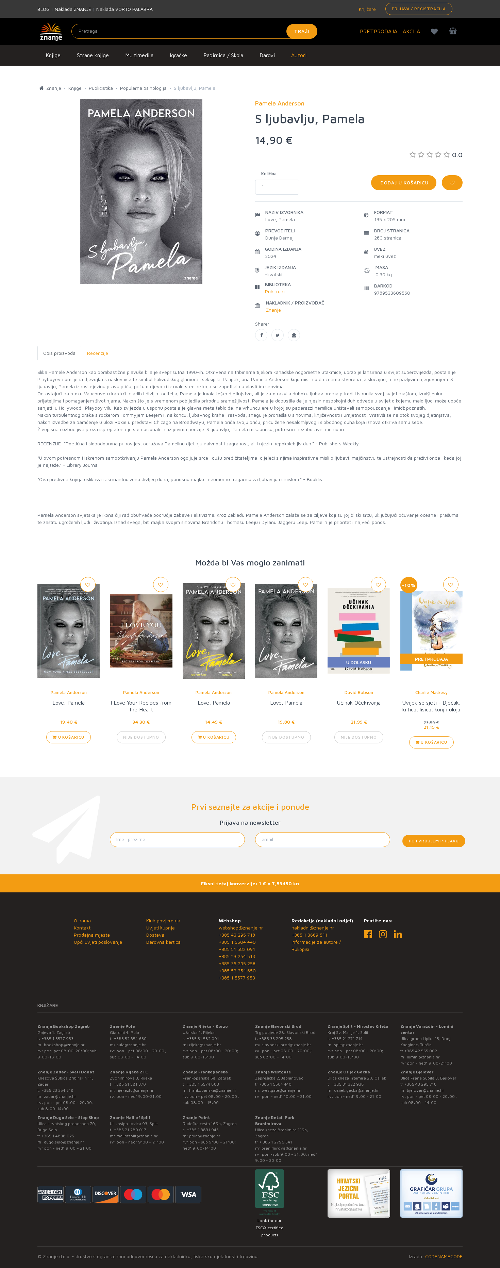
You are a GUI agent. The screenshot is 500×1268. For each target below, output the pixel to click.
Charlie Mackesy (431, 692)
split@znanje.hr (348, 1044)
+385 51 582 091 (237, 949)
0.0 (457, 155)
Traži (302, 31)
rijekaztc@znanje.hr (135, 1090)
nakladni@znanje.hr (312, 928)
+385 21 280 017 (130, 1129)
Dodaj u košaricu (404, 182)
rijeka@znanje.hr (205, 1044)
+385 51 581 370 (130, 1084)
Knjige (53, 55)
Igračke (178, 55)
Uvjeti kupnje (160, 928)
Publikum (275, 291)
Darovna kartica (163, 942)
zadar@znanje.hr (60, 1096)
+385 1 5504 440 (237, 942)
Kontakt (82, 928)
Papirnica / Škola (223, 55)
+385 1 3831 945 (203, 1129)
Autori (298, 55)
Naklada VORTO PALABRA (124, 9)
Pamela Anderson (69, 692)
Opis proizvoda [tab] (59, 353)
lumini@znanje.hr (423, 1056)
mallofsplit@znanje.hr (137, 1135)
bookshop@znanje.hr (64, 1044)
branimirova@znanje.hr (284, 1148)
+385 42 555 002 (420, 1050)
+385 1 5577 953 (237, 978)
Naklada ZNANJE (73, 9)
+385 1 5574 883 (203, 1084)
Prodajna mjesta (92, 935)
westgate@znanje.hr (281, 1090)
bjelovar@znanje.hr (425, 1090)
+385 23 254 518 (237, 956)
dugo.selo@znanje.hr (64, 1142)
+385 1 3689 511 (309, 935)
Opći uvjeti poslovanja (98, 942)
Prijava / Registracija (419, 8)
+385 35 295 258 (237, 963)
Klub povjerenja (163, 920)
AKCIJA (411, 31)
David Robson (359, 692)
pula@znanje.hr (131, 1044)
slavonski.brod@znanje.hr (286, 1044)
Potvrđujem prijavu (434, 840)
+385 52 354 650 (237, 970)
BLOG (43, 9)
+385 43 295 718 (237, 935)
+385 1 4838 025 (57, 1135)
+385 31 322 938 (348, 1084)
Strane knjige (93, 55)
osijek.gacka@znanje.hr (356, 1090)
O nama (82, 920)
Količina (269, 173)
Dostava (155, 935)
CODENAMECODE (444, 1256)
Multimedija (139, 55)
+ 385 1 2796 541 (275, 1142)
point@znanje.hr (204, 1135)
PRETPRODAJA (378, 31)
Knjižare (366, 9)
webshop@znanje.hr (241, 928)
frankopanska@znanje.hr (212, 1090)
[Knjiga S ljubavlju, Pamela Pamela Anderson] (261, 335)
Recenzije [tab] (97, 353)
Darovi (267, 55)
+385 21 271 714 (347, 1038)
